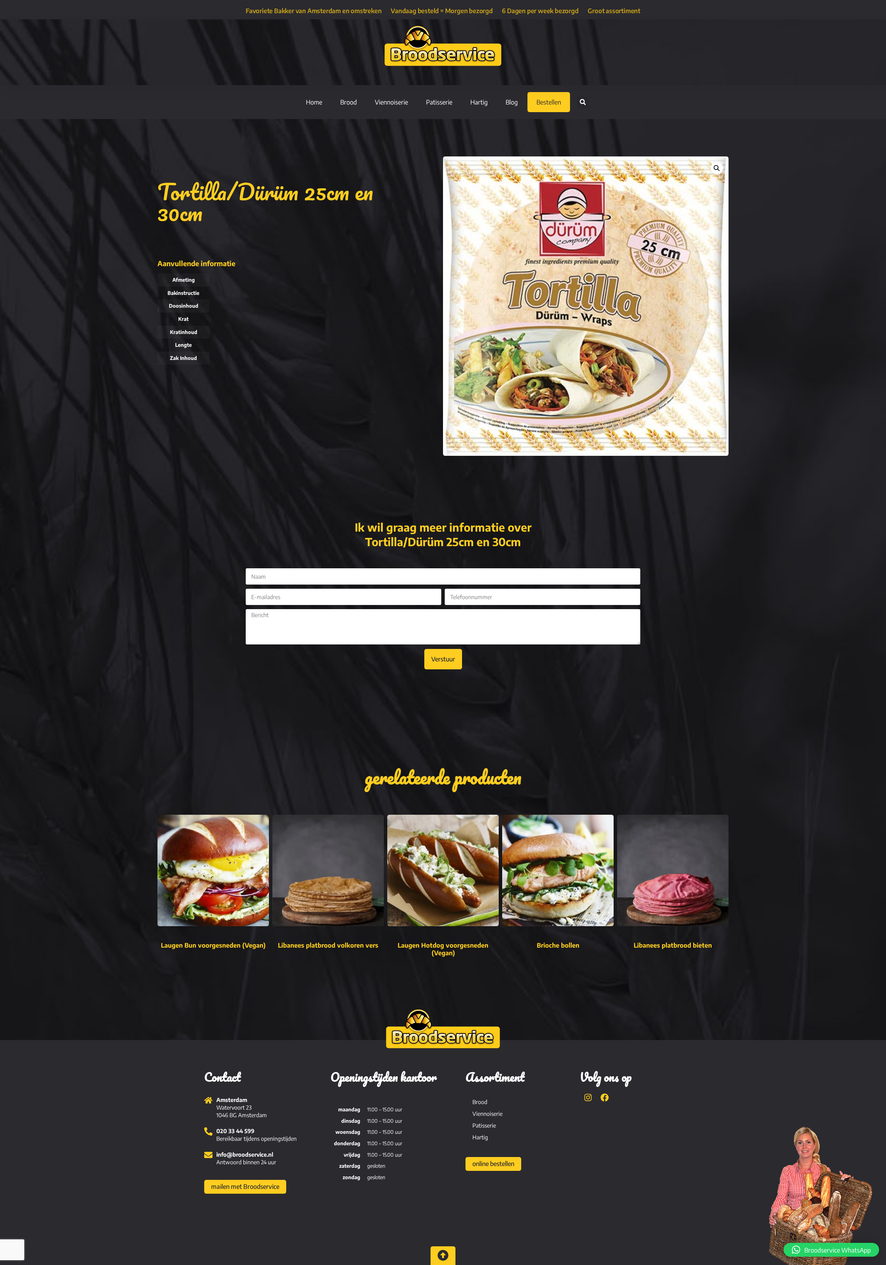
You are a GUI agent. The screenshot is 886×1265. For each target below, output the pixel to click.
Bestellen (548, 102)
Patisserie (439, 102)
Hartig (479, 102)
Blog (512, 102)
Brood (348, 102)
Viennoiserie (391, 102)
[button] (582, 102)
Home (314, 102)
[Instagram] (588, 1097)
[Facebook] (604, 1097)
